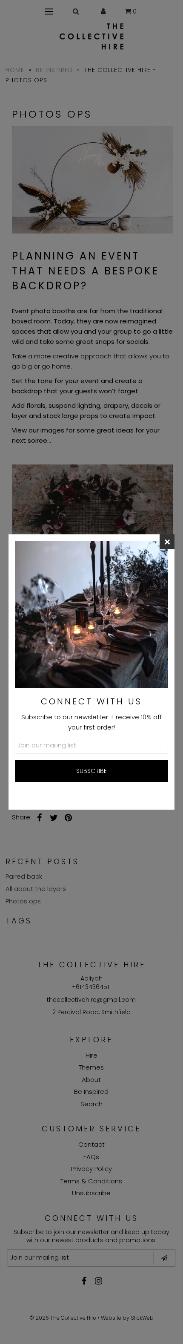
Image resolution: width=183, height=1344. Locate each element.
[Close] (167, 541)
